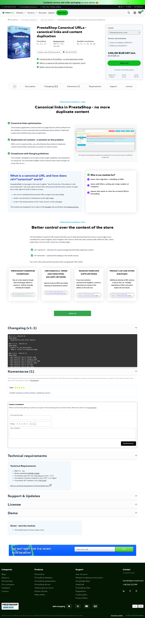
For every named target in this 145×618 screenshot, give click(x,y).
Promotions (39, 574)
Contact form (128, 573)
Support (113, 86)
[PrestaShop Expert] (10, 606)
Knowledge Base (83, 581)
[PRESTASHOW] (8, 12)
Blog (4, 574)
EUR (135, 606)
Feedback (6, 588)
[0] (140, 12)
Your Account (81, 574)
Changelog (51, 86)
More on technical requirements (29, 486)
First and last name (16, 415)
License (129, 86)
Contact (5, 591)
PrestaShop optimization (45, 581)
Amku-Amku (39, 594)
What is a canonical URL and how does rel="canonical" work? (63, 63)
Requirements (58, 41)
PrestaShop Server (42, 584)
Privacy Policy (82, 598)
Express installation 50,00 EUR (121, 42)
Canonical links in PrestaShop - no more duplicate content (61, 59)
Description (30, 86)
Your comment (15, 428)
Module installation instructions (89, 577)
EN (140, 606)
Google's (48, 207)
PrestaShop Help (83, 588)
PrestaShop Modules (43, 577)
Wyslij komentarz (128, 443)
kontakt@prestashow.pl (133, 580)
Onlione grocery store (44, 588)
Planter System (41, 591)
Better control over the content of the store (56, 67)
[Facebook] (131, 591)
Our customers (8, 584)
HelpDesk (80, 584)
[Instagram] (137, 591)
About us (5, 577)
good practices (72, 207)
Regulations (81, 591)
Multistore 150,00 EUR (118, 46)
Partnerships (7, 581)
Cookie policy (81, 594)
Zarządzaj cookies (117, 615)
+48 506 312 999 (130, 584)
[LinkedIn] (124, 591)
